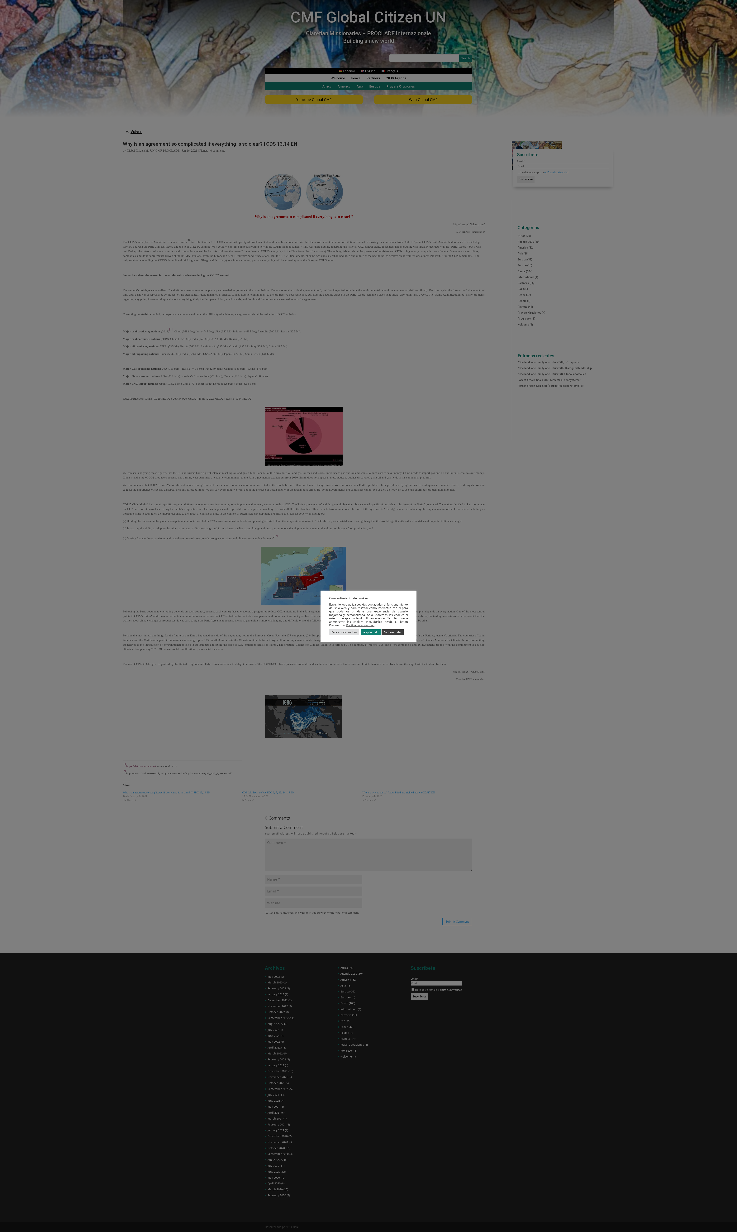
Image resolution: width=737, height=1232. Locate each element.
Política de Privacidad (360, 625)
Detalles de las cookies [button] (344, 632)
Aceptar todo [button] (370, 632)
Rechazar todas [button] (392, 632)
